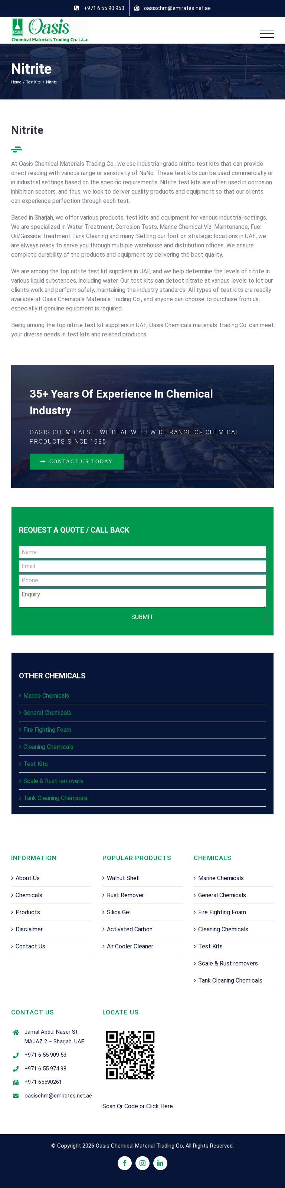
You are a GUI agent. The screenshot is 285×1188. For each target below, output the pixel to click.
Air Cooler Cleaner (130, 946)
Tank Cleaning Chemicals (55, 798)
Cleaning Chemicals (48, 746)
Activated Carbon (130, 929)
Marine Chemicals (46, 695)
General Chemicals (47, 712)
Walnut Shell (123, 878)
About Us (28, 878)
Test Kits (35, 763)
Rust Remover (125, 895)
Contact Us (30, 946)
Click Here (159, 1106)
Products (28, 912)
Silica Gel (119, 912)
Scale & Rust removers (53, 780)
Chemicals (29, 895)
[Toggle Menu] (267, 34)
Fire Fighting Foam (47, 729)
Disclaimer (29, 929)
